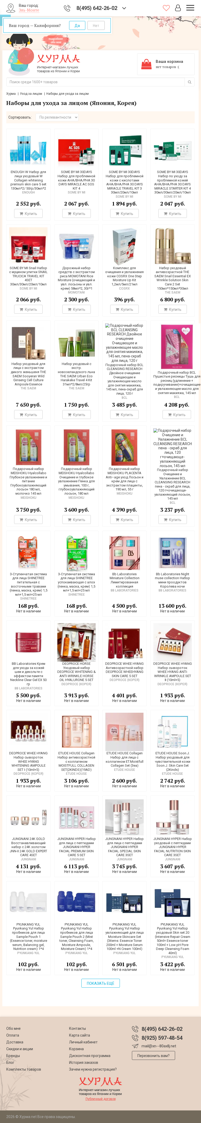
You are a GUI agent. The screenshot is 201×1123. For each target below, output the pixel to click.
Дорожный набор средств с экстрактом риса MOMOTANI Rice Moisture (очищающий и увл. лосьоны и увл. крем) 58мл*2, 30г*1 (76, 278)
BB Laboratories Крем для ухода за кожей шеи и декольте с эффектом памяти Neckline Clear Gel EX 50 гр (28, 674)
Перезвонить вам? (153, 1056)
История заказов (83, 1062)
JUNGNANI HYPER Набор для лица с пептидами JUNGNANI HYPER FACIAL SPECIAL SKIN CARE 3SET (124, 847)
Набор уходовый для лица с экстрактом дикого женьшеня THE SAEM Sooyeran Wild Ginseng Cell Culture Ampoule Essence (28, 374)
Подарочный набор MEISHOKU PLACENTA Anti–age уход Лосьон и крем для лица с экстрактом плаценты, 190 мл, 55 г (124, 479)
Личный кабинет (83, 1042)
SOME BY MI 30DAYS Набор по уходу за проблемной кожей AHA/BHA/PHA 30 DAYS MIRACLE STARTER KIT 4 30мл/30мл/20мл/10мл (172, 182)
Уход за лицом (31, 94)
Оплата (12, 1035)
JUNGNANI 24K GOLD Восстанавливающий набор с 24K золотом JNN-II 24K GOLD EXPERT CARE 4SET (28, 847)
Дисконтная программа (89, 1056)
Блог (10, 1062)
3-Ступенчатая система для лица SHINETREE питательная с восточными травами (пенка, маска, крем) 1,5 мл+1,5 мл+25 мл (28, 584)
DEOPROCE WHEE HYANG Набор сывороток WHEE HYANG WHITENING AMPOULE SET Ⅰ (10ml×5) (28, 761)
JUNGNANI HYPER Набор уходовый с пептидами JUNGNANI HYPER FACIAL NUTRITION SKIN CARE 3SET (172, 847)
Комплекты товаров (23, 1069)
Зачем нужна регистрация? (93, 1069)
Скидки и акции (19, 1049)
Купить (30, 214)
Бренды (13, 1056)
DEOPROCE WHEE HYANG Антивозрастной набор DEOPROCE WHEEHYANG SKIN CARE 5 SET (124, 670)
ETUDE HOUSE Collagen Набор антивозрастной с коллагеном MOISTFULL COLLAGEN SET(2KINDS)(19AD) (76, 761)
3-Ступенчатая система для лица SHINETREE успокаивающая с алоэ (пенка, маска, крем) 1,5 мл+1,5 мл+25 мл (76, 582)
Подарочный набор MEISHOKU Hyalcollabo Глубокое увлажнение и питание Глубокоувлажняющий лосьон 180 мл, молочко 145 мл (28, 481)
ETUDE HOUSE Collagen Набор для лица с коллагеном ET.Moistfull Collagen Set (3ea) (124, 759)
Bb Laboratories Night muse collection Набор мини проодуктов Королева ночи (172, 580)
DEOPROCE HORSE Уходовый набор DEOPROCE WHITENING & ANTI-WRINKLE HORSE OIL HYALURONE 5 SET (76, 672)
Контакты (77, 1028)
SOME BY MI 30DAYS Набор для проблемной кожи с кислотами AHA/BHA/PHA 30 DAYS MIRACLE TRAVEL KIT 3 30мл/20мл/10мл (124, 182)
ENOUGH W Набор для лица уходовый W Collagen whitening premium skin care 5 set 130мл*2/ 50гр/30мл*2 (28, 180)
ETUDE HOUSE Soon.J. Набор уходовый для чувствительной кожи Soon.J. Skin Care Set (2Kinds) (172, 761)
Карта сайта (79, 1035)
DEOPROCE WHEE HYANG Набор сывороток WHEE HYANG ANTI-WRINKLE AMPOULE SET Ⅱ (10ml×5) (172, 672)
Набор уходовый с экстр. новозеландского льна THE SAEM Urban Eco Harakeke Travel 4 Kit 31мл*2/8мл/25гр (76, 374)
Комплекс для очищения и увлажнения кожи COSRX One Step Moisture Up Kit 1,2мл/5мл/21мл (124, 276)
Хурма (11, 94)
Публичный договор (101, 1099)
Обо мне (13, 1028)
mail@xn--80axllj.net (159, 1046)
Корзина (76, 1049)
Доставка (14, 1042)
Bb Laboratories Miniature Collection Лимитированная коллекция (124, 580)
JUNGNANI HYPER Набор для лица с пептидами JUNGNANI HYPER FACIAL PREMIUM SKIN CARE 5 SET (76, 847)
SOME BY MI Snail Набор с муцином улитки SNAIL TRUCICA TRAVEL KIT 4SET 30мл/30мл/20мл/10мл (28, 276)
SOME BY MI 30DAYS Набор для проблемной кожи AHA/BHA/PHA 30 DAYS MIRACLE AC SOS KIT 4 (76, 180)
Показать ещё (100, 983)
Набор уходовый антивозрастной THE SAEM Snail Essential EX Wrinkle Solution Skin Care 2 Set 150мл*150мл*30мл (172, 278)
